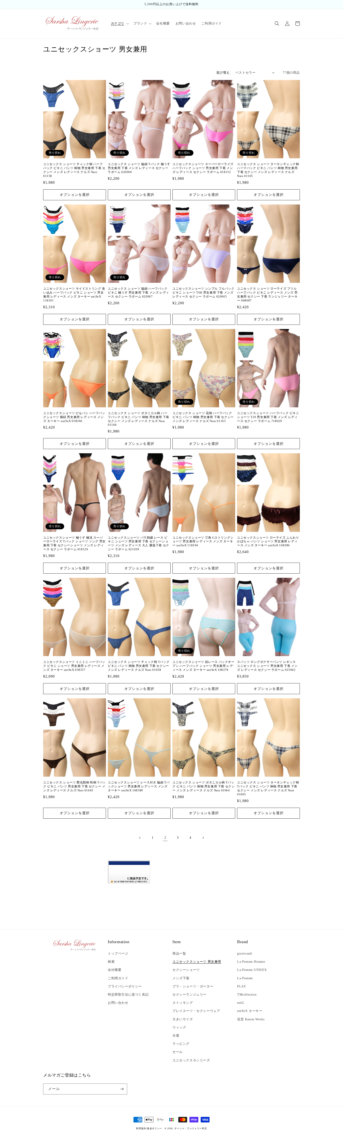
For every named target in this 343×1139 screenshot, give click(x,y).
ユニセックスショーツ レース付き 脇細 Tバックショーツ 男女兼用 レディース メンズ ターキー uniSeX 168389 (138, 786)
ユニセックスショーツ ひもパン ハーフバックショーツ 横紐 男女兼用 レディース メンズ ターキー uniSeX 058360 (74, 417)
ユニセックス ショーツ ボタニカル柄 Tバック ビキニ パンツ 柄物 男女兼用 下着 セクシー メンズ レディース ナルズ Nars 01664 (203, 786)
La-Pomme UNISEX (252, 970)
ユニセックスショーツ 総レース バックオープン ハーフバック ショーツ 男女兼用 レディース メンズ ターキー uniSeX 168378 (203, 666)
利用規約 (141, 1128)
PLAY (241, 986)
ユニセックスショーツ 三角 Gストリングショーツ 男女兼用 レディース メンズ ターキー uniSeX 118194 (203, 541)
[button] (119, 23)
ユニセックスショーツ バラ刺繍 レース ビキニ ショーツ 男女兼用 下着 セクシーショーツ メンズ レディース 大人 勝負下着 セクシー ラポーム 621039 (138, 543)
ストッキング (182, 1002)
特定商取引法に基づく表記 (128, 994)
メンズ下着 (180, 978)
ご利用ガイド (118, 978)
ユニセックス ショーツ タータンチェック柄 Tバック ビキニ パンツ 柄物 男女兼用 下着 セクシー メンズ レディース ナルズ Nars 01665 (268, 788)
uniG (240, 1002)
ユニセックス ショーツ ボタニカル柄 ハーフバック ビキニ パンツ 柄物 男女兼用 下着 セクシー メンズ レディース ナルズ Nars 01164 (138, 419)
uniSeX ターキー (249, 1011)
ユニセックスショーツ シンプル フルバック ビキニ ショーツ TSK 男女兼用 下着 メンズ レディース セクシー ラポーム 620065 (203, 292)
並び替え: (223, 72)
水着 (175, 1035)
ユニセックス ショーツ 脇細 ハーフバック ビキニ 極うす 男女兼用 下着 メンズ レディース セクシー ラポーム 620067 (138, 292)
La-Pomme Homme (251, 961)
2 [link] (165, 837)
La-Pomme (245, 978)
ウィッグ (179, 1027)
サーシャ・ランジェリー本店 (190, 1128)
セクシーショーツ (186, 970)
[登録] (122, 1089)
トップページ (118, 953)
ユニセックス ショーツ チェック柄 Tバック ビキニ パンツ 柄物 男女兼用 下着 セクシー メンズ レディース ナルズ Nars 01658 (138, 666)
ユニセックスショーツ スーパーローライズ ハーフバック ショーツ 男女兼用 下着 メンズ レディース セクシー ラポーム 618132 (203, 168)
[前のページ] (140, 838)
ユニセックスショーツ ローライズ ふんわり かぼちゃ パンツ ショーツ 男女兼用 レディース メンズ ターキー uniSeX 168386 (268, 541)
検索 (111, 961)
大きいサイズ (182, 1019)
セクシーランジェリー (189, 994)
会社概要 (114, 970)
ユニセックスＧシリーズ (191, 1060)
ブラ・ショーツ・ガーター (192, 986)
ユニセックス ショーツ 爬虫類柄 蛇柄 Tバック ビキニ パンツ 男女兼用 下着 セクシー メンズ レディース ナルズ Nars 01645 (74, 786)
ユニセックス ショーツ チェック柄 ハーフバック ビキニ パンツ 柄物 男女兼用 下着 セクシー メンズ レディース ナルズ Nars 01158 (74, 170)
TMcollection (246, 994)
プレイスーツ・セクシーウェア (196, 1011)
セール (177, 1052)
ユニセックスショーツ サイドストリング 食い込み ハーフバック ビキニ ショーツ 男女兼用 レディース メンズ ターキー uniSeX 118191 (74, 294)
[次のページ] (203, 838)
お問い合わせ (118, 1002)
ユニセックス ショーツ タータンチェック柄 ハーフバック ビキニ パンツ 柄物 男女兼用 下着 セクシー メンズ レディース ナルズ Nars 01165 (268, 170)
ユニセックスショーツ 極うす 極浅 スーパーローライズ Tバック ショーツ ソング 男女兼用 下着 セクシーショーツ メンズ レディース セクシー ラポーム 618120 (74, 543)
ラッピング (180, 1044)
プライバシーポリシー (125, 986)
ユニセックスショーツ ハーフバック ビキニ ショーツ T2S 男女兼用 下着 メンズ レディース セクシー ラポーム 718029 (268, 417)
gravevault (244, 953)
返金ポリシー (154, 1128)
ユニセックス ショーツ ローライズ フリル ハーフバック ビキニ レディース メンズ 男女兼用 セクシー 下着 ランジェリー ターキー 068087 (267, 294)
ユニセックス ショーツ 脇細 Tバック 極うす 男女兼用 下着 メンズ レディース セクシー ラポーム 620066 (139, 168)
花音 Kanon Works (250, 1019)
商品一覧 (179, 953)
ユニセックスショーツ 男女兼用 (196, 961)
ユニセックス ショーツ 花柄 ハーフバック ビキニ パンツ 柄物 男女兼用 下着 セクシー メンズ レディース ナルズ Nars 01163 (203, 417)
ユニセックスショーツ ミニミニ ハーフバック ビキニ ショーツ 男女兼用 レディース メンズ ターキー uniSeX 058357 (74, 666)
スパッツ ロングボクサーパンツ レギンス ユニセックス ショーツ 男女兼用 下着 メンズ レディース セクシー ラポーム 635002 (267, 666)
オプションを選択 (75, 195)
